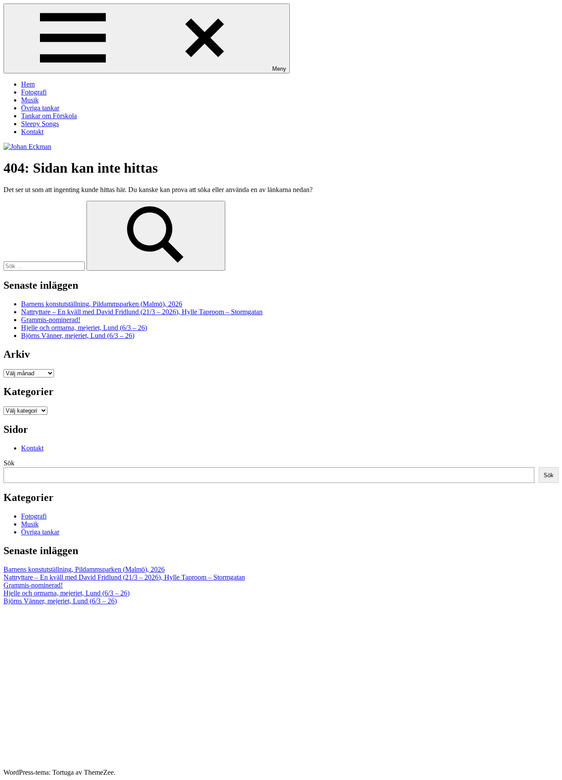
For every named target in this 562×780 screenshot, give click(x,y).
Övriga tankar (40, 108)
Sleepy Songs (40, 123)
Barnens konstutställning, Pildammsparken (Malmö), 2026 (101, 304)
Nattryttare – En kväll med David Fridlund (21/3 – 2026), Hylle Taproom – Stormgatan (142, 312)
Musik (30, 100)
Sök (9, 463)
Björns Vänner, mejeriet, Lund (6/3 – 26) (77, 335)
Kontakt (32, 131)
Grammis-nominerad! (50, 319)
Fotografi (34, 92)
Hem (28, 84)
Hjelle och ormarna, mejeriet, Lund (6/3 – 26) (84, 327)
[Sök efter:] (45, 265)
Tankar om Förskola (49, 116)
